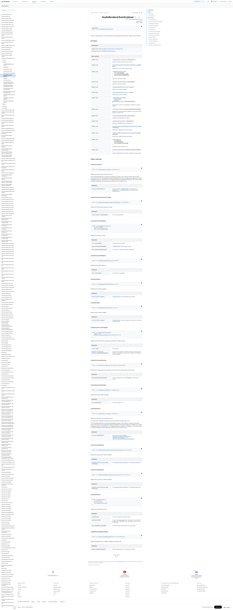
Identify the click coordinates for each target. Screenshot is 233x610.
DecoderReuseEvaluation (118, 101)
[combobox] (200, 1)
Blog (53, 1)
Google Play (43, 1)
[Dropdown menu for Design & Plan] (29, 1)
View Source (138, 20)
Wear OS (91, 587)
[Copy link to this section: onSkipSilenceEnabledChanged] (109, 532)
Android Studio (223, 1)
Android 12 (127, 594)
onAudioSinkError (117, 121)
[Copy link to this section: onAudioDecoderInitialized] (107, 221)
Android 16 (127, 587)
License (23, 607)
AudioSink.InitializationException (121, 436)
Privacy (55, 592)
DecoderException (125, 190)
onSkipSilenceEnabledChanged (120, 149)
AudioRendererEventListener (106, 29)
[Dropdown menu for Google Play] (47, 1)
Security (19, 589)
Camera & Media (57, 591)
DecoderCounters (125, 87)
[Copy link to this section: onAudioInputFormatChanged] (109, 327)
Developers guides (164, 587)
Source (19, 591)
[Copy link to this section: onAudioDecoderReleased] (107, 255)
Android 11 (127, 596)
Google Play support (201, 589)
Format (115, 99)
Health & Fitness (57, 589)
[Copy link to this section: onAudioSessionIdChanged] (107, 385)
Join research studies (201, 591)
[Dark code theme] (141, 26)
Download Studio (164, 591)
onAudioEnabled (116, 92)
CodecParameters (132, 65)
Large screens (92, 585)
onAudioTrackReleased (118, 133)
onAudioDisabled (116, 87)
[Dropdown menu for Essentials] (18, 1)
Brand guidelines (29, 607)
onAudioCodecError (117, 59)
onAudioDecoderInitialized (119, 71)
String (115, 72)
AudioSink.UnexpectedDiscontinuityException (123, 439)
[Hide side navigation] (14, 608)
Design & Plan (24, 1)
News (19, 592)
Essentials (15, 1)
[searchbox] (8, 10)
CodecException (125, 188)
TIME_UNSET (121, 521)
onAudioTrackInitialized (118, 126)
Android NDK (163, 592)
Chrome (38, 601)
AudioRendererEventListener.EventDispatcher (112, 48)
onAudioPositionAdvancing (119, 109)
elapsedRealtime (116, 246)
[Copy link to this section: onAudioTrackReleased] (105, 470)
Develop (34, 1)
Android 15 (127, 589)
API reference (5, 6)
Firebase (44, 601)
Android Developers (94, 12)
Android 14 (127, 591)
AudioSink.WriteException (119, 437)
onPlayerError (105, 179)
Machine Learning (57, 587)
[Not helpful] (141, 13)
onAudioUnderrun (116, 139)
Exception (124, 59)
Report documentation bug (202, 587)
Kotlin (137, 22)
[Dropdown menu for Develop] (37, 1)
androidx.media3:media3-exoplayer (135, 19)
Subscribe (218, 607)
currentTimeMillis (127, 377)
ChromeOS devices (93, 589)
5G (54, 594)
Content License (122, 561)
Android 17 (127, 585)
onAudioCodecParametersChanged (120, 65)
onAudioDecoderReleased (118, 81)
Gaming (55, 585)
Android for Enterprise (22, 587)
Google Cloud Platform (52, 601)
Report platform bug (201, 585)
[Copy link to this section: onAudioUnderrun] (102, 494)
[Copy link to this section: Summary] (98, 41)
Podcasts (19, 596)
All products (62, 601)
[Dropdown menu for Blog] (55, 1)
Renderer (101, 35)
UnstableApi (95, 27)
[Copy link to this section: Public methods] (102, 159)
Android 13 (127, 592)
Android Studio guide (165, 585)
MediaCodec (115, 190)
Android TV (91, 592)
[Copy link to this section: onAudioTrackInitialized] (105, 445)
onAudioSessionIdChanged (119, 115)
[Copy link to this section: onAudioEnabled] (101, 303)
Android (19, 585)
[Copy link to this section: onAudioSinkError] (102, 408)
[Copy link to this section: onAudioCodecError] (103, 164)
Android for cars (92, 591)
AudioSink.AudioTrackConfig (131, 126)
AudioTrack (121, 129)
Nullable (117, 100)
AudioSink (120, 123)
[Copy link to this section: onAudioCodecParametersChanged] (112, 197)
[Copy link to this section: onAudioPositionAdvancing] (107, 360)
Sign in (230, 1)
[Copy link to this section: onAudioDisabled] (101, 279)
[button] (8, 15)
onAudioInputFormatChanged (119, 97)
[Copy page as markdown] (139, 17)
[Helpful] (140, 13)
